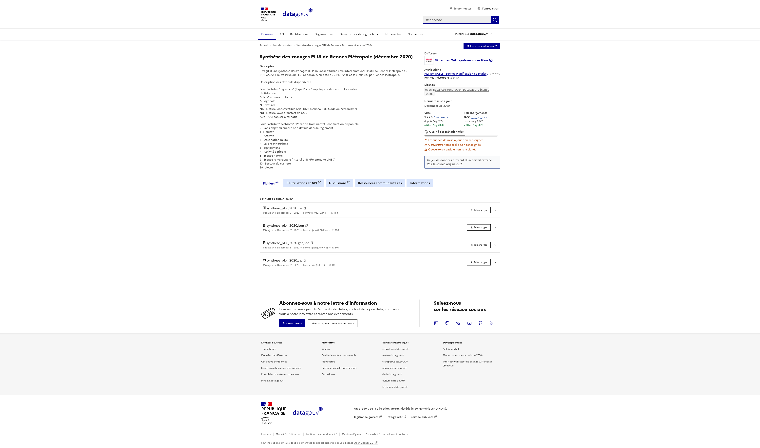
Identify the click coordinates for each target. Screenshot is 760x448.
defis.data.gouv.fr (392, 374)
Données (267, 34)
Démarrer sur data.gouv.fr (357, 34)
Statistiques (328, 374)
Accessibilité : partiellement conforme (387, 434)
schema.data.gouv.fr (272, 380)
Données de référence (274, 355)
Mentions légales (351, 434)
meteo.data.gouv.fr (393, 355)
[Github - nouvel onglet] (480, 323)
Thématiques (268, 349)
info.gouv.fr (395, 417)
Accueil (264, 45)
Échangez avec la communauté (339, 368)
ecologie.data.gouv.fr (394, 368)
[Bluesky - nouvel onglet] (458, 323)
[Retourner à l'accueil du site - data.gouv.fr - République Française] (308, 413)
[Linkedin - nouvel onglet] (436, 323)
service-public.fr (422, 417)
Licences (266, 434)
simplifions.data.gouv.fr (395, 349)
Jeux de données (282, 45)
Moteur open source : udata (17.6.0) (463, 355)
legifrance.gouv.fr (366, 417)
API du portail (451, 349)
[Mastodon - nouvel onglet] (447, 323)
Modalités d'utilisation (288, 434)
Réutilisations (299, 34)
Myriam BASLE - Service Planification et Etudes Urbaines (456, 74)
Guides (326, 349)
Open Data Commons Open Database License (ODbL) (456, 92)
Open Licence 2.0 (364, 443)
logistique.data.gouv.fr (395, 387)
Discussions (339, 182)
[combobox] (461, 20)
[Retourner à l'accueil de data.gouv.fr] (298, 13)
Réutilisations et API (304, 182)
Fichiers (270, 183)
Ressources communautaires (380, 183)
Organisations (323, 34)
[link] (460, 9)
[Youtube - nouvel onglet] (469, 323)
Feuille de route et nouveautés (339, 355)
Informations (420, 183)
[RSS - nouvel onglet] (492, 323)
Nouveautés (393, 34)
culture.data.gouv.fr (393, 380)
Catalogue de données (274, 361)
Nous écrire (415, 34)
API (281, 34)
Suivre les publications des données (281, 368)
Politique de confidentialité (321, 434)
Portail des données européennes (280, 374)
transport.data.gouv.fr (395, 361)
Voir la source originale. (443, 164)
